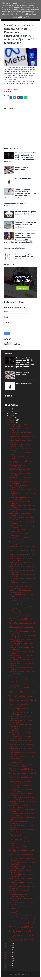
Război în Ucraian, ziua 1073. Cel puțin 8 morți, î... (22, 454)
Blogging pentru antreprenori (21, 168)
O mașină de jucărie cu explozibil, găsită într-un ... (20, 932)
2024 (9, 943)
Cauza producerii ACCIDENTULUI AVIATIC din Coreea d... (20, 766)
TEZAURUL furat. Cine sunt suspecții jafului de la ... (21, 526)
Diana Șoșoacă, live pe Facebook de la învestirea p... (21, 851)
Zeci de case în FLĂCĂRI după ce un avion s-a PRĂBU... (21, 425)
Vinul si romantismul (23, 178)
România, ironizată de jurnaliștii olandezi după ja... (22, 494)
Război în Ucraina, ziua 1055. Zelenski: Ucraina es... (22, 826)
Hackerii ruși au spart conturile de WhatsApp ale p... (20, 721)
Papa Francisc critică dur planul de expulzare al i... (20, 697)
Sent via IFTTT (8, 91)
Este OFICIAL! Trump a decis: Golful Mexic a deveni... (21, 587)
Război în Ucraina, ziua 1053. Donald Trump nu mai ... (21, 855)
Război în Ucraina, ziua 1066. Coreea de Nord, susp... (22, 620)
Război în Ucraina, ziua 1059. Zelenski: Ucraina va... (22, 770)
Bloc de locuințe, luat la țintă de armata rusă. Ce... (22, 458)
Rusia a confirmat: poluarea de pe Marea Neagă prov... (20, 466)
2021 (9, 950)
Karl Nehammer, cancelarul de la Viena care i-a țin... (22, 830)
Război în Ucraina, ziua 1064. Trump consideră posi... (21, 664)
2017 (9, 959)
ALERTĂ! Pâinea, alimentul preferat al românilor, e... (22, 433)
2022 (9, 947)
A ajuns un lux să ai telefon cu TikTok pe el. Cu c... (21, 583)
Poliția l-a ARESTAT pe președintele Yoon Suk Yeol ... (21, 790)
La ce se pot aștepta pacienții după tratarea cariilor (24, 256)
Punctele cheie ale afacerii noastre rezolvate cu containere (25, 224)
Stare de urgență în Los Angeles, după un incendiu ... (22, 920)
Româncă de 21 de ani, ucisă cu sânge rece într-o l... (22, 522)
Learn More (17, 17)
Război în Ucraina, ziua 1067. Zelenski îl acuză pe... (22, 599)
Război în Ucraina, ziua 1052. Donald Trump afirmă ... (21, 879)
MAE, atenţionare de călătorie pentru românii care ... (21, 757)
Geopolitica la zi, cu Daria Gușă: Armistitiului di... (19, 616)
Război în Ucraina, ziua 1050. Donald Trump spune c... (21, 928)
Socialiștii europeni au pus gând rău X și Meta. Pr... (22, 774)
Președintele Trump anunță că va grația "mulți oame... (22, 681)
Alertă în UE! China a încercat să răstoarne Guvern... (20, 486)
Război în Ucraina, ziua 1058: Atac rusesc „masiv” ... (20, 778)
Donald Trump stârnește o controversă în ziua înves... (22, 685)
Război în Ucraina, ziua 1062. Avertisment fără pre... (18, 705)
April (11, 415)
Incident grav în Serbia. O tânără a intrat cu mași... (20, 559)
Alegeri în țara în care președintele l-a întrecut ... (21, 551)
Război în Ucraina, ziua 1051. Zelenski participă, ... (21, 903)
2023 (9, 945)
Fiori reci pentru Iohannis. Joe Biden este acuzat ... (21, 936)
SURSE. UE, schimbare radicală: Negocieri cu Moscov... (19, 470)
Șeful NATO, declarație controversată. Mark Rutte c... (22, 802)
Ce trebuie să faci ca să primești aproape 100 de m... (20, 591)
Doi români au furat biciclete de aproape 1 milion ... (19, 445)
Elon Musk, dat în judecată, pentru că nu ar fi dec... (21, 786)
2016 (9, 961)
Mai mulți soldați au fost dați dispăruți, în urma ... (22, 924)
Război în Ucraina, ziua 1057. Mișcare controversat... (21, 794)
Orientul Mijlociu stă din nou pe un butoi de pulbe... (20, 709)
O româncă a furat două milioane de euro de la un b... (21, 907)
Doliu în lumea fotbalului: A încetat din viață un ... (22, 579)
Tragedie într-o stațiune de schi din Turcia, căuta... (21, 677)
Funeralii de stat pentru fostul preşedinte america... (19, 895)
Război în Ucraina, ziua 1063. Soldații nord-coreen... (21, 689)
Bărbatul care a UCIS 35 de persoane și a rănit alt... (22, 693)
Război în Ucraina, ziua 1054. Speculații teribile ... (22, 843)
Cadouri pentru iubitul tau (14, 248)
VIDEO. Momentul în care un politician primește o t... (22, 875)
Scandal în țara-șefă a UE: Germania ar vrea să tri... (22, 717)
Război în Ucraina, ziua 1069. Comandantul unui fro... (18, 539)
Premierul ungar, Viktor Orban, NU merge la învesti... (20, 762)
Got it (26, 17)
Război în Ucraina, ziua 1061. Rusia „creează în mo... (20, 733)
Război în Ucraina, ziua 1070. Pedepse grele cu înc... (21, 518)
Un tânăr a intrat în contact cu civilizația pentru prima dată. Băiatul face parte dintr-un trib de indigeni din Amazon (20, 157)
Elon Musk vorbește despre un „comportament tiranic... (19, 847)
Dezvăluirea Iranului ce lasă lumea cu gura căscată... (21, 729)
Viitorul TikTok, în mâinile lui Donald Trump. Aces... (21, 741)
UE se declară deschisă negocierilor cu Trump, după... (22, 608)
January (12, 422)
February (12, 420)
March (11, 418)
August (12, 413)
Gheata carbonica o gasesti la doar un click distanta (26, 213)
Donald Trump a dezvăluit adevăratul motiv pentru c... (21, 668)
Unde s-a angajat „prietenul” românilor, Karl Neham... (22, 604)
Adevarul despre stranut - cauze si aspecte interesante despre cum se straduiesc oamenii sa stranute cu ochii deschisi (20, 193)
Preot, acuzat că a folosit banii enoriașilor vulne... (19, 612)
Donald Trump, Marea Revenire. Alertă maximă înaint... (22, 713)
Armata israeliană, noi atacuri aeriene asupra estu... (21, 814)
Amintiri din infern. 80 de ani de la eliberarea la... (20, 531)
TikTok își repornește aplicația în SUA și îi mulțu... (22, 701)
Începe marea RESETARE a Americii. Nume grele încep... (21, 940)
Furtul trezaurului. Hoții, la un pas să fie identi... (22, 555)
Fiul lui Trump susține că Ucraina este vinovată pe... (21, 859)
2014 (9, 965)
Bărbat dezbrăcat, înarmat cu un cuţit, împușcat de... (21, 628)
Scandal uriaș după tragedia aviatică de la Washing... (22, 441)
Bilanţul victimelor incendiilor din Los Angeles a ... (21, 871)
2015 (9, 963)
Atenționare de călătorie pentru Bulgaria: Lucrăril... (20, 737)
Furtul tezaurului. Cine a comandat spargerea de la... (20, 563)
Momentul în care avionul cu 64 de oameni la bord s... (20, 482)
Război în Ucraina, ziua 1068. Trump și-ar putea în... (22, 567)
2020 (9, 952)
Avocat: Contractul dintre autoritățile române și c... (21, 543)
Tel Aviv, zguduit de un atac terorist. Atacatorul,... (21, 725)
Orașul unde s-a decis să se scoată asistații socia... (21, 648)
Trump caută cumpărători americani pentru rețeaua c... (21, 595)
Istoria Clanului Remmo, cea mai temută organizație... (19, 514)
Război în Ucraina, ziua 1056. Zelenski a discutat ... (22, 810)
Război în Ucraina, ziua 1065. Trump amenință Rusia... (21, 640)
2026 (9, 409)
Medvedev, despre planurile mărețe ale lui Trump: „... (22, 891)
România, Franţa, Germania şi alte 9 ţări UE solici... (22, 437)
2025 (9, 411)
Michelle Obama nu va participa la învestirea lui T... (20, 782)
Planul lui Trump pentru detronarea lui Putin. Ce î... (22, 624)
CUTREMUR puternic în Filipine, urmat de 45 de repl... (22, 636)
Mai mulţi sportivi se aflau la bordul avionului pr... (20, 462)
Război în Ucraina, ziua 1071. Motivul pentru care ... (21, 502)
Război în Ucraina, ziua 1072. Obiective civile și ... (22, 490)
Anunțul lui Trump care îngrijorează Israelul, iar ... (20, 474)
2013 (9, 967)
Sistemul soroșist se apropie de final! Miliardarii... (21, 822)
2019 (9, 954)
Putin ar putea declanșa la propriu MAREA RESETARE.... (20, 839)
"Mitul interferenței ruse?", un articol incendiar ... (21, 883)
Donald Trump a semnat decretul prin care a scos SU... (21, 672)
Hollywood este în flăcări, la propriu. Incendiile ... (21, 899)
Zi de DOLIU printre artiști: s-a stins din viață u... (21, 652)
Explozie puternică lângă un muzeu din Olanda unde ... (22, 575)
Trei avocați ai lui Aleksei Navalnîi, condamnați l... (20, 749)
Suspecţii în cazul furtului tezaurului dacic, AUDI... (21, 449)
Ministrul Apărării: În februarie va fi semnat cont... (21, 660)
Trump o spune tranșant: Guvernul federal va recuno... (21, 656)
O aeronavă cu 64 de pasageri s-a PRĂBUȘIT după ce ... (20, 498)
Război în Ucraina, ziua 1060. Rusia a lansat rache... (21, 745)
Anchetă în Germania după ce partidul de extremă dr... (22, 798)
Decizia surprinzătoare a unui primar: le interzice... (22, 912)
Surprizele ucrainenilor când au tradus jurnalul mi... (21, 887)
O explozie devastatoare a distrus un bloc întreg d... (21, 644)
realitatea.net (12, 89)
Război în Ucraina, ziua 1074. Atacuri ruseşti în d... (21, 429)
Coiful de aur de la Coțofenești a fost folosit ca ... (21, 506)
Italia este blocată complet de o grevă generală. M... (22, 863)
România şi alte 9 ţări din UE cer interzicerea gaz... (19, 806)
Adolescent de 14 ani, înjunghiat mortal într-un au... (22, 916)
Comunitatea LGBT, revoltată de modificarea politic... (20, 867)
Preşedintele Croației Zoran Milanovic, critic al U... (22, 818)
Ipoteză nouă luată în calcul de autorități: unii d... (19, 535)
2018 (9, 956)
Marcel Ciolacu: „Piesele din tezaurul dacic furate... (21, 571)
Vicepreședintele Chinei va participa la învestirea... (22, 753)
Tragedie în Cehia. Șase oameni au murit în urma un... (20, 834)
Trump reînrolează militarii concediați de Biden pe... (22, 510)
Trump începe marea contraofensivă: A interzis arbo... (22, 632)
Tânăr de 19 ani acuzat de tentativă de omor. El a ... (22, 547)
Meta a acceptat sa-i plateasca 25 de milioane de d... (21, 478)
